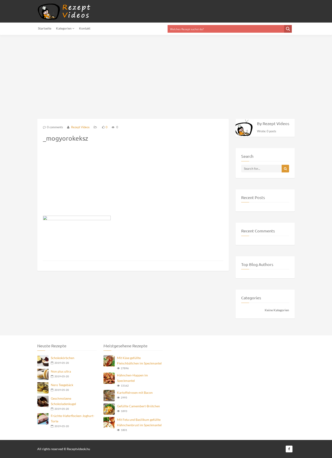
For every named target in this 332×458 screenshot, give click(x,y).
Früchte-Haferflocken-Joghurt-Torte (72, 418)
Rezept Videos (80, 127)
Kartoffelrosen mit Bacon (135, 392)
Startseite (44, 28)
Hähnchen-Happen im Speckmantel (132, 377)
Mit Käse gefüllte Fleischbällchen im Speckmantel (139, 360)
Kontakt (84, 28)
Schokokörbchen (62, 358)
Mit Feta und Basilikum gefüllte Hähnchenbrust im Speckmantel (139, 422)
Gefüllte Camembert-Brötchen (138, 406)
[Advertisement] (135, 74)
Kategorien (64, 28)
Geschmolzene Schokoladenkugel (63, 401)
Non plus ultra (61, 371)
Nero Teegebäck (62, 385)
